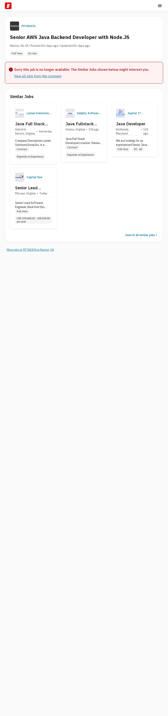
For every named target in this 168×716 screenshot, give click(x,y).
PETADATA (28, 26)
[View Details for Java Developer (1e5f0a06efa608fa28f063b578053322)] (134, 130)
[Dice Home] (8, 5)
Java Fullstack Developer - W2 (80, 124)
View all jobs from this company (38, 76)
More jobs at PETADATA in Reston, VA (30, 250)
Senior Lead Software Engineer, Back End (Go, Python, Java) (33, 188)
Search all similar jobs (140, 235)
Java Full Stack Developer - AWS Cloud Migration (31, 124)
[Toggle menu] (160, 5)
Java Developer (130, 124)
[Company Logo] (19, 113)
